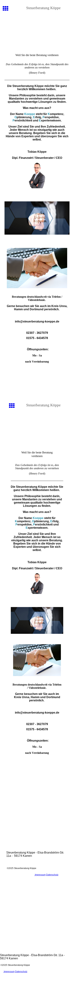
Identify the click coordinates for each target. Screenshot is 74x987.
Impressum (40, 874)
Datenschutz (52, 874)
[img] (37, 33)
